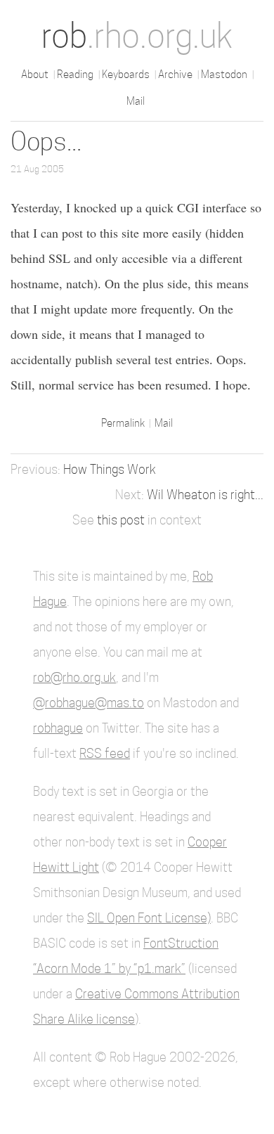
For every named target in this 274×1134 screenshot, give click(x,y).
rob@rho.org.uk (74, 677)
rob (137, 35)
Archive (175, 74)
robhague (58, 728)
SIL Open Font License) (149, 917)
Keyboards (126, 74)
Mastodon (224, 74)
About (34, 74)
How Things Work (109, 469)
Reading (75, 74)
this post (121, 520)
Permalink (124, 423)
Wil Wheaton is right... (205, 494)
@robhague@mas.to (88, 702)
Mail (135, 101)
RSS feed (104, 753)
